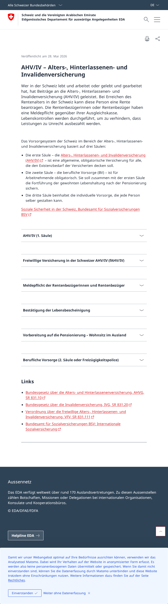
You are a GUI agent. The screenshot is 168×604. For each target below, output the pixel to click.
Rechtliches (16, 580)
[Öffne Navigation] (157, 20)
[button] (160, 531)
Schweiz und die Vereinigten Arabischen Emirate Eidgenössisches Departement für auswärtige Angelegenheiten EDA (73, 17)
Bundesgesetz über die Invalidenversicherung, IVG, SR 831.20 (77, 404)
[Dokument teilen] (157, 38)
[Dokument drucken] (147, 38)
